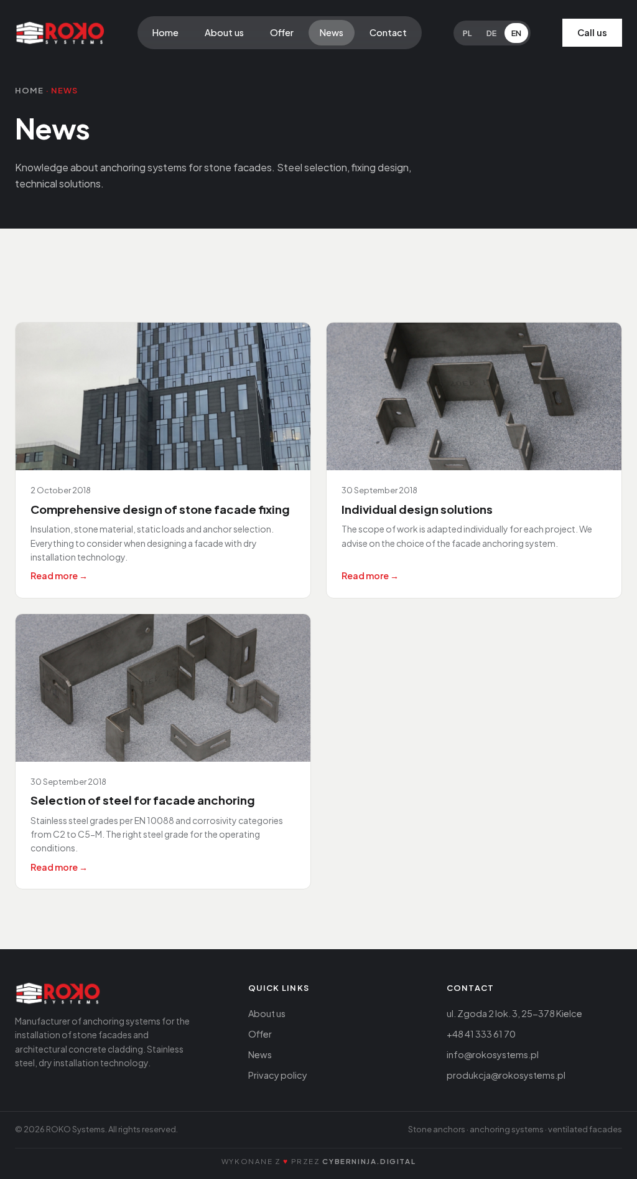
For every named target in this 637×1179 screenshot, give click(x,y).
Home (165, 32)
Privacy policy (277, 1075)
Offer (282, 32)
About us (224, 32)
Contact (388, 32)
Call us (592, 32)
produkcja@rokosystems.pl (506, 1075)
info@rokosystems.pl (493, 1054)
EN (516, 33)
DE (491, 33)
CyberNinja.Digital (369, 1161)
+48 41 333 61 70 (481, 1033)
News (331, 32)
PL (467, 33)
